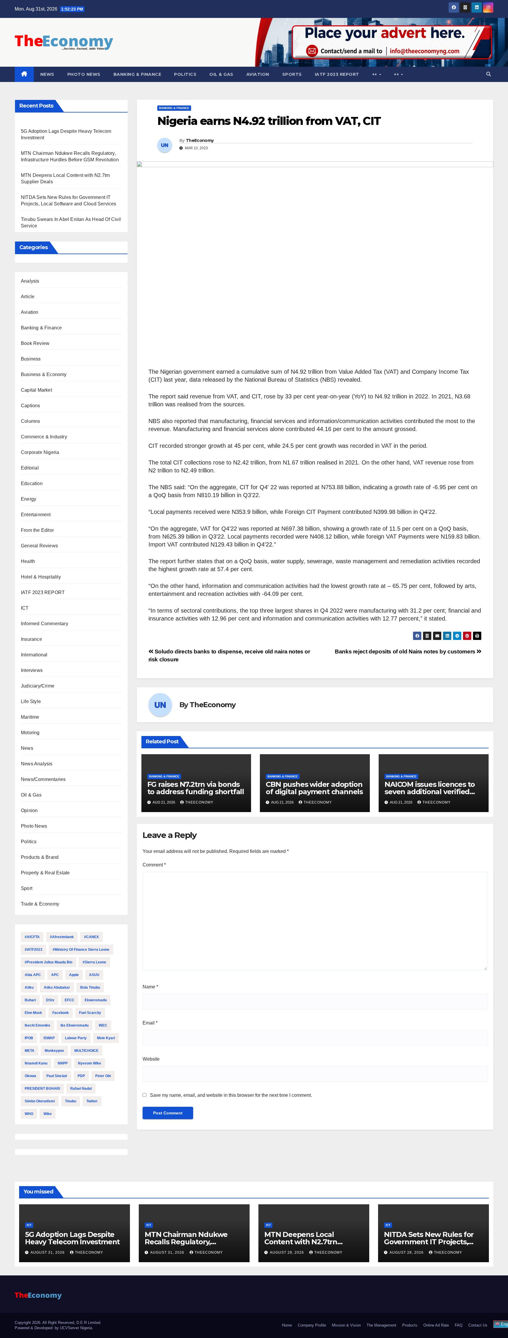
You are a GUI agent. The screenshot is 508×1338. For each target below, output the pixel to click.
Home (287, 1325)
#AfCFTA (32, 937)
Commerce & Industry (44, 436)
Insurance (31, 639)
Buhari (30, 1000)
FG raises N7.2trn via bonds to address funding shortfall (195, 788)
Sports (292, 74)
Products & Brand (40, 857)
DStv (50, 1000)
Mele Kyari (106, 1038)
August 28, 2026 (287, 1252)
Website (151, 1059)
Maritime (30, 717)
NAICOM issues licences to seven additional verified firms (430, 791)
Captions (30, 405)
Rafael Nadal (81, 1089)
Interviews (32, 670)
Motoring (30, 732)
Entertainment (36, 514)
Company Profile (312, 1325)
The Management (381, 1325)
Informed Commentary (44, 623)
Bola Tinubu (90, 987)
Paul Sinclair (56, 1076)
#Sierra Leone (94, 962)
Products (409, 1325)
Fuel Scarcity (90, 1013)
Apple (74, 975)
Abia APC (33, 975)
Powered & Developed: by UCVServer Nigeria (53, 1328)
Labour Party (76, 1038)
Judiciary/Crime (37, 685)
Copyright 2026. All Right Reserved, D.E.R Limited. (58, 1322)
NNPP (63, 1063)
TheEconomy (199, 140)
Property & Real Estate (45, 872)
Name (150, 986)
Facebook (60, 1013)
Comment (154, 864)
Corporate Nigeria (40, 452)
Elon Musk (33, 1013)
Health (28, 561)
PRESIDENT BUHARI (42, 1089)
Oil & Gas (221, 74)
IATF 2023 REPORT (337, 74)
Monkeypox (54, 1051)
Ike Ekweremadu (74, 1025)
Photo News (84, 74)
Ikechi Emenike (37, 1025)
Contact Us (477, 1325)
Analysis (30, 281)
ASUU (94, 975)
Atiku (29, 987)
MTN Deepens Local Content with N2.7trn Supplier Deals (300, 1241)
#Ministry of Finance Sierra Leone (81, 950)
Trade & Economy (40, 903)
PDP (81, 1076)
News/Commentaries (43, 779)
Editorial (30, 467)
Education (32, 483)
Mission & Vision (346, 1325)
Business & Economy (44, 374)
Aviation (257, 74)
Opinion (29, 810)
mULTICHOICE (86, 1051)
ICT (25, 608)
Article (27, 296)
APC (55, 975)
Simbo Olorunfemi (40, 1101)
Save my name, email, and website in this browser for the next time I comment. (231, 1095)
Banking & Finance (137, 74)
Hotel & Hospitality (41, 576)
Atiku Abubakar (57, 987)
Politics (185, 74)
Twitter (92, 1101)
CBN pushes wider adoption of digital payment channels (314, 788)
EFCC (69, 1000)
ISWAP (49, 1038)
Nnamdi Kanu (36, 1063)
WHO (29, 1114)
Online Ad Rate (436, 1325)
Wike (48, 1114)
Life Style (31, 701)
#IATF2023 (33, 950)
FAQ (458, 1325)
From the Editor (37, 530)
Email (150, 1022)
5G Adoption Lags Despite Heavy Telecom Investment (73, 1238)
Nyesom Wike (89, 1063)
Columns (30, 421)
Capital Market (36, 390)
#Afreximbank (62, 937)
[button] (488, 74)
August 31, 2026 (48, 1252)
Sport (26, 888)
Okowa (30, 1076)
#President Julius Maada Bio (48, 962)
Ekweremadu (96, 1000)
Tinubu (70, 1101)
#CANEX (91, 937)
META (29, 1051)
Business (31, 358)
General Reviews (39, 545)
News (47, 74)
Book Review (35, 343)
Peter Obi (103, 1076)
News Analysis (37, 763)
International (34, 654)
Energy (28, 499)
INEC (103, 1025)
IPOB (29, 1038)
